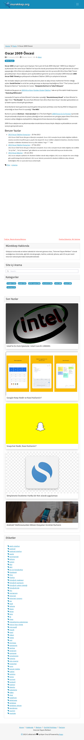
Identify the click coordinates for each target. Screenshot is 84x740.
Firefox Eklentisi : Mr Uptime (69, 239)
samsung (12, 653)
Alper (40, 57)
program (12, 651)
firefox (12, 577)
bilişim (12, 559)
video (11, 692)
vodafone (13, 698)
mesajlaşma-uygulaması (18, 622)
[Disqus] (42, 201)
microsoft (13, 627)
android (12, 549)
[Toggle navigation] (77, 4)
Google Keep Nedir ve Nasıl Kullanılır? (24, 397)
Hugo (61, 734)
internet (12, 596)
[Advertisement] (42, 25)
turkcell (12, 682)
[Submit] (8, 271)
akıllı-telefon (14, 546)
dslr (10, 567)
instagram (13, 593)
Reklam (38, 727)
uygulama (13, 690)
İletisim (62, 727)
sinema (14, 165)
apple (11, 554)
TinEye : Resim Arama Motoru (15, 239)
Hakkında (29, 727)
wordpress (13, 708)
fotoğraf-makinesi (16, 580)
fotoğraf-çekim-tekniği (18, 585)
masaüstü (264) (47, 283)
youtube (12, 713)
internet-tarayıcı (15, 598)
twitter (12, 685)
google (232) (22, 283)
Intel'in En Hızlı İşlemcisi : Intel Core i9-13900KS (28, 346)
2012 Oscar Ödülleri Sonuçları (19, 145)
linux (11, 619)
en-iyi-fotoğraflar (16, 570)
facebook (13, 572)
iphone (12, 606)
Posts (14, 46)
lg (10, 617)
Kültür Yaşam (10, 61)
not (10, 640)
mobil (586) (58, 283)
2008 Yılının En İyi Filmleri (61, 114)
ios (10, 601)
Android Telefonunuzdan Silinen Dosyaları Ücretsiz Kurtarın (34, 525)
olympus (12, 643)
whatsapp (13, 700)
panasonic (13, 645)
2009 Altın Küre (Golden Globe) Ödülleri (36, 90)
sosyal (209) (67, 283)
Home (7, 46)
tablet (11, 671)
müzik (11, 630)
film (8, 165)
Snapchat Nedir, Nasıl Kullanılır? (22, 446)
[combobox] (42, 271)
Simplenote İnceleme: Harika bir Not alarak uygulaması (32, 495)
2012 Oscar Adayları (15, 153)
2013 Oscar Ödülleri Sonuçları (19, 134)
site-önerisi (13, 661)
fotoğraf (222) (11, 283)
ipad (11, 604)
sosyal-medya (14, 669)
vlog (11, 695)
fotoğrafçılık (14, 588)
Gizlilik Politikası (50, 727)
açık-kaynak (13, 557)
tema (11, 677)
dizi (10, 564)
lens (11, 614)
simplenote (13, 656)
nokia (11, 637)
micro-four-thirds (16, 624)
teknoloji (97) (11, 287)
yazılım (12, 711)
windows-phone (15, 705)
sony (11, 666)
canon (11, 562)
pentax (12, 648)
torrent (12, 679)
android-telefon (15, 551)
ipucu (11, 609)
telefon (12, 674)
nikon (11, 635)
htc (10, 590)
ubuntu (12, 687)
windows (12, 703)
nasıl (11, 632)
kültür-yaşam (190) (34, 283)
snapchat (13, 664)
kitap (11, 611)
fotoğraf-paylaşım (16, 583)
